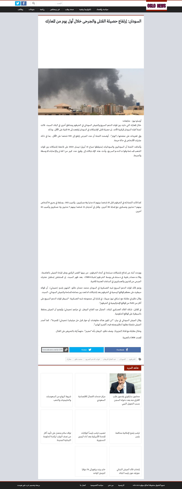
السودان (122, 359)
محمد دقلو (78, 359)
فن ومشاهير (55, 9)
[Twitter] (18, 3)
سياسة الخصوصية (96, 485)
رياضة (42, 9)
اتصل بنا (83, 485)
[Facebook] (24, 3)
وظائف (20, 9)
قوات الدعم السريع (93, 359)
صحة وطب (69, 9)
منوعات (32, 9)
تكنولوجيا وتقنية (85, 9)
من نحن (111, 485)
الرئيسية (121, 485)
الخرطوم (132, 359)
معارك (69, 359)
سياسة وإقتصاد (102, 9)
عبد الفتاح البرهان (109, 359)
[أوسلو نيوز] (156, 5)
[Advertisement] (91, 47)
